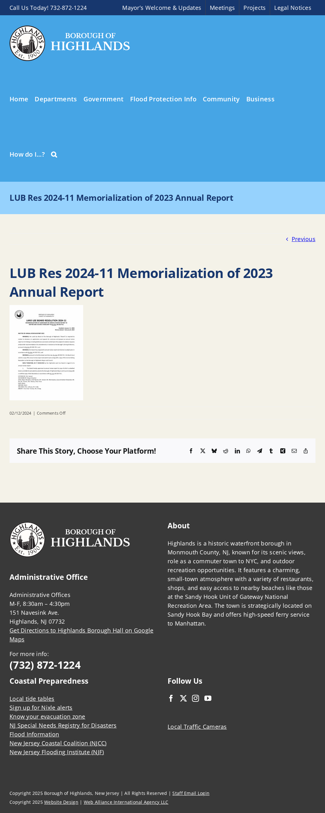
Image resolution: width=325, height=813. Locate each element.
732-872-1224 (68, 7)
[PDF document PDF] (46, 309)
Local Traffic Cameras (197, 726)
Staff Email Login (190, 793)
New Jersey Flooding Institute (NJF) (57, 752)
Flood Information (34, 734)
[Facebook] (171, 698)
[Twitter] (183, 698)
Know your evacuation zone (47, 716)
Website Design (61, 802)
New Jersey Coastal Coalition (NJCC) (58, 743)
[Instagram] (195, 698)
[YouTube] (207, 698)
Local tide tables (32, 698)
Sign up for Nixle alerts (41, 707)
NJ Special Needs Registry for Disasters (63, 725)
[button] (54, 153)
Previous (303, 239)
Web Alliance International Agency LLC (126, 802)
